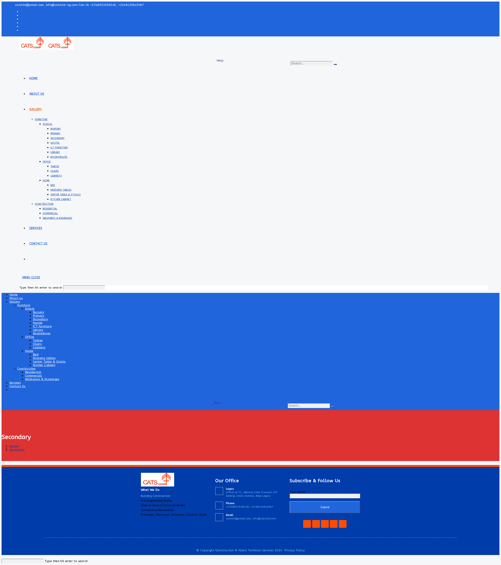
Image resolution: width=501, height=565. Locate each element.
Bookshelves (41, 333)
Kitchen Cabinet (44, 365)
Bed (36, 354)
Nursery (38, 312)
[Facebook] (307, 524)
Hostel (37, 323)
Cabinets (39, 347)
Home (13, 294)
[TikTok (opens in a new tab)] (21, 30)
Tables (38, 340)
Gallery (14, 301)
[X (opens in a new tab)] (21, 11)
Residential (33, 372)
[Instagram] (316, 524)
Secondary (40, 319)
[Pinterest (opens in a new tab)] (21, 19)
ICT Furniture (42, 326)
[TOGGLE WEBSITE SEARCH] (29, 259)
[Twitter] (325, 524)
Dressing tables (44, 358)
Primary (38, 316)
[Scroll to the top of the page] (3, 557)
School (29, 308)
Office (29, 337)
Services (15, 382)
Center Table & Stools (49, 361)
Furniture (23, 305)
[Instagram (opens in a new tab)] (21, 22)
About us (16, 298)
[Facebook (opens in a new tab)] (21, 15)
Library (38, 330)
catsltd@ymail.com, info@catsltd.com (251, 518)
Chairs (37, 344)
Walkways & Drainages (42, 379)
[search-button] (335, 64)
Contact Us (17, 386)
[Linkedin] (343, 524)
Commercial (33, 375)
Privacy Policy (294, 550)
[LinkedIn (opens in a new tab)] (21, 26)
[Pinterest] (334, 524)
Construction (26, 368)
